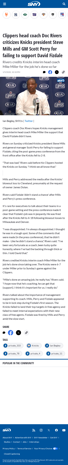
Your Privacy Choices (43, 448)
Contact (16, 442)
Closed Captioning (12, 454)
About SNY (7, 437)
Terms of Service (24, 448)
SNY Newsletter (41, 437)
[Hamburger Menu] (5, 4)
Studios (7, 442)
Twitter (29, 120)
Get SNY (53, 437)
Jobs (25, 442)
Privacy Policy (9, 448)
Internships (34, 442)
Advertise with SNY (23, 437)
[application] (34, 96)
